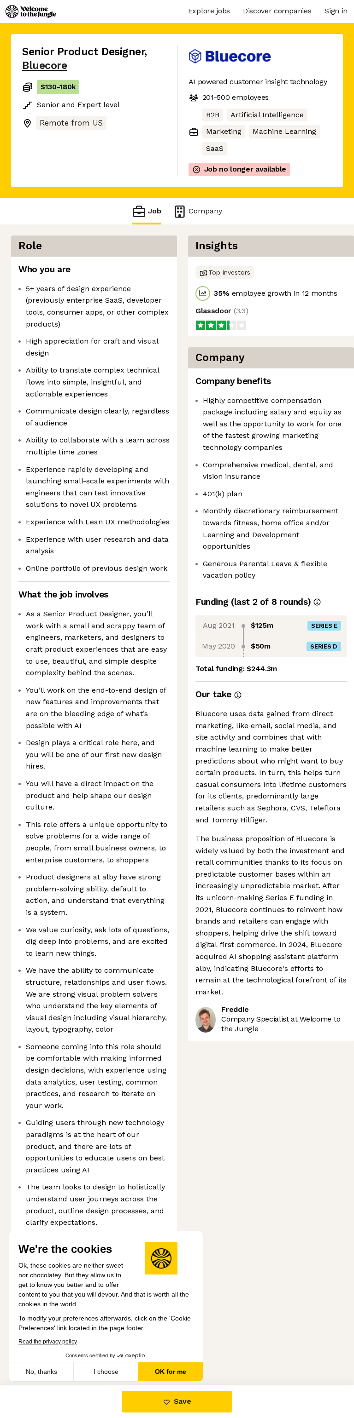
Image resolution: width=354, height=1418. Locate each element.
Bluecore (44, 65)
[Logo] (31, 11)
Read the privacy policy (47, 1341)
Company (205, 211)
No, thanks (41, 1371)
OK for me (170, 1371)
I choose (106, 1371)
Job (154, 211)
